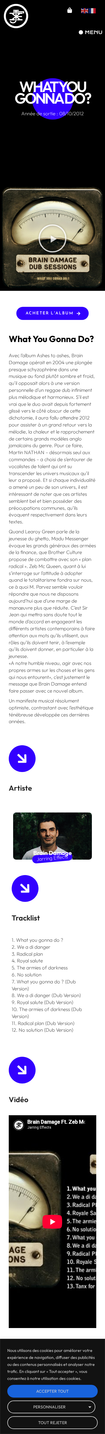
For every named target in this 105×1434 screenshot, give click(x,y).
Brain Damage (52, 852)
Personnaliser (49, 1407)
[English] (85, 10)
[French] (92, 10)
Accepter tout (52, 1391)
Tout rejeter (52, 1422)
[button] (52, 238)
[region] (52, 1386)
